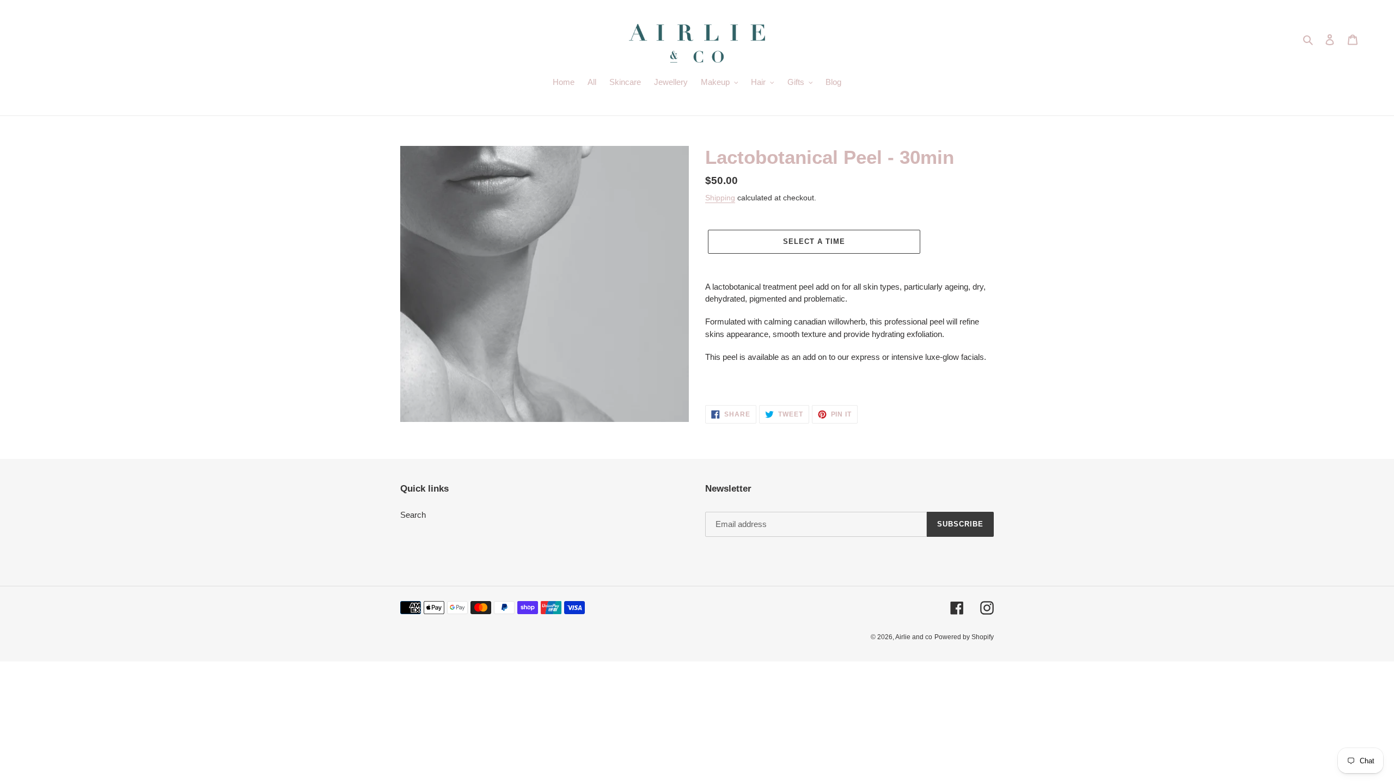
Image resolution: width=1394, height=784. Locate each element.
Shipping (720, 197)
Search (413, 514)
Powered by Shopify (964, 637)
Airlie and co (913, 637)
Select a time (814, 241)
